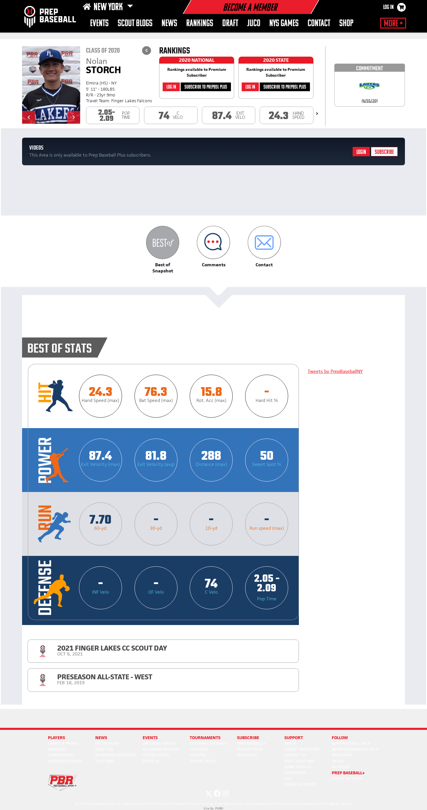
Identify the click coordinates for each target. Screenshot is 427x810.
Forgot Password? (302, 749)
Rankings (199, 23)
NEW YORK (109, 7)
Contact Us (295, 754)
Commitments (61, 754)
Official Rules (203, 761)
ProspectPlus (250, 749)
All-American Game (160, 749)
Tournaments (205, 737)
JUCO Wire (104, 761)
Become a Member (250, 8)
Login (361, 152)
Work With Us (297, 766)
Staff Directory (299, 761)
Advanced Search (65, 761)
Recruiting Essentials (116, 754)
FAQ (287, 778)
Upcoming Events (159, 743)
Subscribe (384, 152)
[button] (28, 117)
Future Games (156, 754)
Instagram (341, 754)
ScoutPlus (247, 754)
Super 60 (151, 761)
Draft (230, 23)
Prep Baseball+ (251, 743)
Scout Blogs (135, 23)
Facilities (198, 754)
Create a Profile (63, 743)
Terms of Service (300, 784)
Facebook (341, 766)
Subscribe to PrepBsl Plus (205, 87)
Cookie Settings (347, 778)
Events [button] (99, 23)
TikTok (338, 761)
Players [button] (56, 737)
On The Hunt (107, 743)
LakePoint (199, 749)
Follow (340, 737)
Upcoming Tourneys (209, 743)
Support (293, 737)
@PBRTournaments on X (355, 749)
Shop (346, 23)
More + (393, 23)
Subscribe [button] (248, 737)
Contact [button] (319, 23)
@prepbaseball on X (351, 743)
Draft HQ (104, 749)
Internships (295, 772)
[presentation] (317, 113)
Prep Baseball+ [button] (348, 772)
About (290, 743)
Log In (388, 7)
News (169, 23)
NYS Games (284, 23)
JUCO (253, 23)
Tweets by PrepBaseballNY (335, 371)
